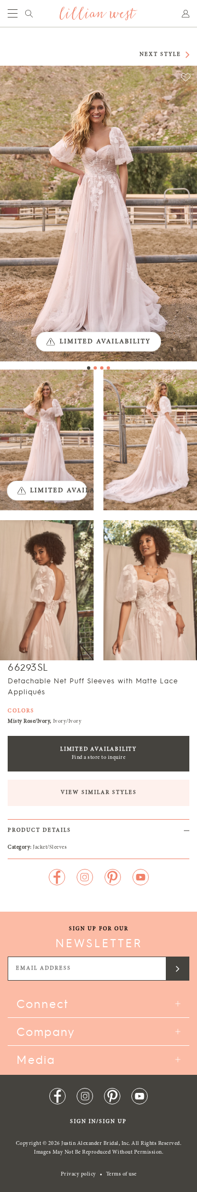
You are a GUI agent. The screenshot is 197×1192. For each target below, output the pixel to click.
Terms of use (121, 1174)
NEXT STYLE (160, 54)
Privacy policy (78, 1174)
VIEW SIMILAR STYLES (99, 793)
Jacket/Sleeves (50, 847)
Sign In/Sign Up (98, 1122)
